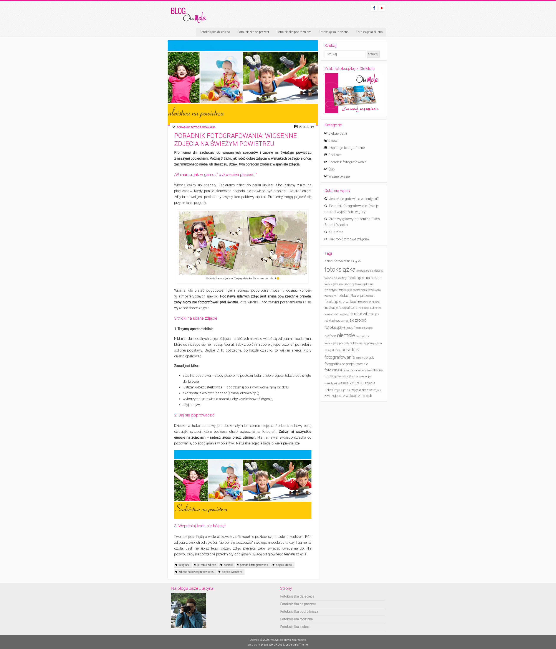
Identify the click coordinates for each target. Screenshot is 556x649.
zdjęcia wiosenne (232, 571)
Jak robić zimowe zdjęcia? (349, 239)
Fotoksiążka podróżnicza (293, 32)
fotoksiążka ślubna (369, 302)
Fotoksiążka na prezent (253, 32)
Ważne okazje (339, 176)
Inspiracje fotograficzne (346, 148)
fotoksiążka (340, 269)
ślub (369, 396)
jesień (351, 327)
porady (359, 358)
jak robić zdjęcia (206, 564)
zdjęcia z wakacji (344, 396)
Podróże (335, 155)
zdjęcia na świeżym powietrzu (196, 571)
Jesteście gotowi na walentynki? (354, 199)
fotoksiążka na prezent (365, 278)
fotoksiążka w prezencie (356, 296)
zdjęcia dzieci (284, 564)
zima (361, 396)
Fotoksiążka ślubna (369, 32)
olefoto (330, 336)
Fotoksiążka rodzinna (334, 32)
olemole (346, 335)
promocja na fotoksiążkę (357, 370)
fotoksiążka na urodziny (339, 284)
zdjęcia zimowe (361, 390)
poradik (228, 564)
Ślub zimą (336, 232)
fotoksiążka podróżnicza (353, 290)
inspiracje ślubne (367, 307)
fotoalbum (342, 261)
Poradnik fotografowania (196, 127)
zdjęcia (356, 382)
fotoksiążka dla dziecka (369, 270)
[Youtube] (382, 8)
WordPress (275, 644)
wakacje (365, 376)
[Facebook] (374, 8)
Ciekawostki (337, 133)
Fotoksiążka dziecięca (215, 32)
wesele (343, 383)
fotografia (184, 564)
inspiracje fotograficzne (340, 308)
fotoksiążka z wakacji (340, 302)
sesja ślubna (349, 376)
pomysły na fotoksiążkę (352, 343)
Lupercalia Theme (297, 644)
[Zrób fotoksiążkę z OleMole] (354, 93)
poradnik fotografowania (254, 564)
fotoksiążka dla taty (335, 278)
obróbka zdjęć (364, 327)
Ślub (331, 169)
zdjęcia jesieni (342, 390)
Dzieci (333, 141)
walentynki (330, 383)
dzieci (328, 261)
